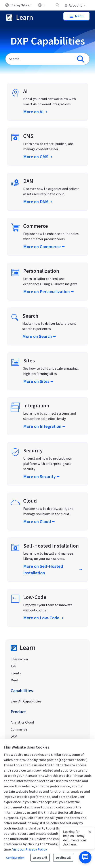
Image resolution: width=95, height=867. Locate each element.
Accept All (40, 858)
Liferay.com (19, 659)
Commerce (19, 729)
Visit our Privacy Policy (29, 849)
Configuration (15, 858)
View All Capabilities (26, 701)
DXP (14, 736)
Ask (13, 666)
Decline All (63, 858)
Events (16, 673)
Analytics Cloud (22, 722)
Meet (14, 680)
